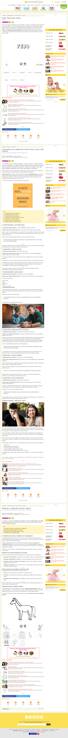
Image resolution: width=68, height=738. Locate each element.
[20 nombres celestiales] (55, 215)
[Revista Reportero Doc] (62, 174)
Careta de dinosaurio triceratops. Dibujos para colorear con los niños (20, 689)
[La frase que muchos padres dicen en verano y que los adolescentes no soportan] (4, 465)
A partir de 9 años (49, 42)
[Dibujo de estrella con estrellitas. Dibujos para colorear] (4, 110)
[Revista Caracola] (62, 36)
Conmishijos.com (52, 730)
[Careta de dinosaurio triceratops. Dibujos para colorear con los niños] (4, 690)
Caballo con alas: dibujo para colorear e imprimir (16, 671)
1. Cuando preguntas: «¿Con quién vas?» (12, 213)
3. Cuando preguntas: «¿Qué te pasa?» (12, 216)
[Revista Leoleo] (62, 39)
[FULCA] (22, 80)
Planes (57, 5)
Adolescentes (13, 146)
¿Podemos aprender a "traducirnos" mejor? (12, 221)
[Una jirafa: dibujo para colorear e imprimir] (30, 635)
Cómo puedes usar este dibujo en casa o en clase (14, 531)
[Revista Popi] (62, 33)
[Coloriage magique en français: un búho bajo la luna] (22, 635)
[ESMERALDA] (14, 72)
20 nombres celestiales (56, 222)
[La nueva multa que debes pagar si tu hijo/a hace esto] (47, 201)
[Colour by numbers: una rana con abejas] (6, 635)
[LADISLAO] (38, 72)
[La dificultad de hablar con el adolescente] (4, 469)
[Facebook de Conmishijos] (7, 160)
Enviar (48, 724)
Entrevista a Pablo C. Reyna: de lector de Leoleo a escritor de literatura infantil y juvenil (58, 67)
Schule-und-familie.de (45, 730)
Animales (24, 505)
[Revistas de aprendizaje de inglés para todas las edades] (51, 8)
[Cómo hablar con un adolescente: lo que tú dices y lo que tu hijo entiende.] (4, 101)
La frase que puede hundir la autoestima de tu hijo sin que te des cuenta (58, 191)
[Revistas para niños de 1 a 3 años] (18, 8)
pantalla (40, 340)
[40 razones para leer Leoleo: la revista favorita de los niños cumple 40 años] (47, 59)
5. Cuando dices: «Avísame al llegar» (11, 218)
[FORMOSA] (6, 72)
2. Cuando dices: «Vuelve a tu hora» (11, 214)
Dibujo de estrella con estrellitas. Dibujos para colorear (17, 108)
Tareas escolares (45, 5)
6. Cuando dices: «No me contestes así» (12, 220)
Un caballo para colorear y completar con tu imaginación (15, 528)
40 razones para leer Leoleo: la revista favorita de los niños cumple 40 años (57, 59)
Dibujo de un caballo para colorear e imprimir (15, 104)
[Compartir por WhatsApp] (13, 160)
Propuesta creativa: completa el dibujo (11, 532)
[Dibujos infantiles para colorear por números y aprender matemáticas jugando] (4, 686)
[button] (47, 85)
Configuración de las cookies (54, 729)
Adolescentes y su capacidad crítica (14, 477)
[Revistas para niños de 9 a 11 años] (43, 8)
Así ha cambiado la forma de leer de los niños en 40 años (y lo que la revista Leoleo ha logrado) (58, 63)
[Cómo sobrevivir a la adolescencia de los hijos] (4, 483)
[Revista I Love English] (62, 49)
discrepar (40, 385)
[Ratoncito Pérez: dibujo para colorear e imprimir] (38, 635)
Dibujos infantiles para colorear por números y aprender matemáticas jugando (21, 684)
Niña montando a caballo (12, 666)
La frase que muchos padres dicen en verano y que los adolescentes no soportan (22, 463)
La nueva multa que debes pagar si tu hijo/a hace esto (58, 201)
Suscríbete (62, 99)
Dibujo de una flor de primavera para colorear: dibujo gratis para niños (20, 122)
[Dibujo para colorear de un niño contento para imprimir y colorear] (4, 119)
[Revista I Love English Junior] (62, 46)
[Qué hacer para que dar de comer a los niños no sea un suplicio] (55, 85)
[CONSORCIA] (30, 72)
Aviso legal (16, 729)
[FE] (6, 65)
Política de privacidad (26, 729)
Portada (4, 15)
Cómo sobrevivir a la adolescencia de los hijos (16, 481)
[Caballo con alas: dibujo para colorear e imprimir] (4, 672)
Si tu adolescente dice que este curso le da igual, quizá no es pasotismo (58, 187)
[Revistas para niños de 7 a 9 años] (35, 8)
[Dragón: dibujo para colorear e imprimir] (14, 642)
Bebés (24, 5)
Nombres (19, 5)
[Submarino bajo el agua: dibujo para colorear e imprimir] (14, 635)
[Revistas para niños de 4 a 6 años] (26, 8)
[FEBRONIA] (39, 65)
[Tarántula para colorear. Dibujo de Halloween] (6, 642)
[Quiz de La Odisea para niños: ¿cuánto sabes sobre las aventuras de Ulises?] (47, 561)
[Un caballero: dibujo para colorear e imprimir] (39, 627)
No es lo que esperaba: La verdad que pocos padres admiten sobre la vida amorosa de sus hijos (57, 198)
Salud (53, 5)
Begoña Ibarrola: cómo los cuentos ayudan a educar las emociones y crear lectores (58, 56)
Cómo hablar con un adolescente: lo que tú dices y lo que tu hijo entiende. (20, 99)
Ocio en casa (30, 5)
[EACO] (6, 80)
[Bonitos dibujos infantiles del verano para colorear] (4, 681)
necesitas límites (37, 253)
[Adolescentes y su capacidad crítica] (4, 478)
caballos (5, 537)
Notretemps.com (38, 730)
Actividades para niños (10, 15)
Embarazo (13, 5)
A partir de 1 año (49, 33)
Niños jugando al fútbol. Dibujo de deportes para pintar (17, 113)
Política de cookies (44, 729)
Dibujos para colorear (18, 15)
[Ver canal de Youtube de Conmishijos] (9, 160)
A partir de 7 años (49, 39)
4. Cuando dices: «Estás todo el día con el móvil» (14, 217)
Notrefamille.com (21, 730)
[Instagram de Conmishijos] (3, 160)
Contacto (38, 729)
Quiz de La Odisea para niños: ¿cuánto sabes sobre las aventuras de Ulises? (57, 70)
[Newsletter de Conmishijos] (11, 160)
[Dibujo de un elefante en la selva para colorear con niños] (22, 642)
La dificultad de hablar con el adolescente (15, 468)
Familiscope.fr (32, 730)
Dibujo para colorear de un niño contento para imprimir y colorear (19, 117)
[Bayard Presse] (33, 733)
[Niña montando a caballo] (4, 668)
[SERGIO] (22, 72)
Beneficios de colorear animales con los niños (13, 529)
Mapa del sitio (33, 729)
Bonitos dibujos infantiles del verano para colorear (16, 680)
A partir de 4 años (49, 36)
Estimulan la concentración (9, 559)
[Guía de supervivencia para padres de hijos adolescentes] (4, 474)
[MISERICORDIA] (14, 80)
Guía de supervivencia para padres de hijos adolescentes (18, 472)
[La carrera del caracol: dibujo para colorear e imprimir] (6, 627)
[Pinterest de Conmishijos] (5, 160)
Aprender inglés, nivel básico (49, 46)
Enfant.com (27, 730)
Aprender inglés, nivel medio (49, 49)
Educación (37, 5)
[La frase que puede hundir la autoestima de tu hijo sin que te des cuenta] (47, 191)
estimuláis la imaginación (11, 523)
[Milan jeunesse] (38, 733)
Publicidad (20, 729)
